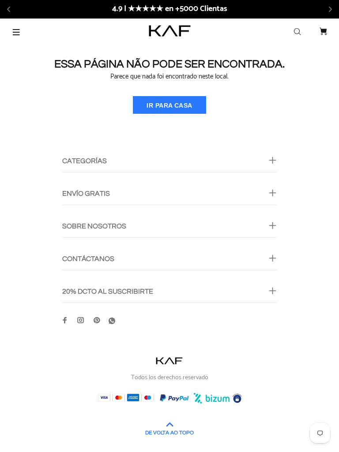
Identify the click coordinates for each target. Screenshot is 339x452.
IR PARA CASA (169, 105)
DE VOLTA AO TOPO (169, 433)
